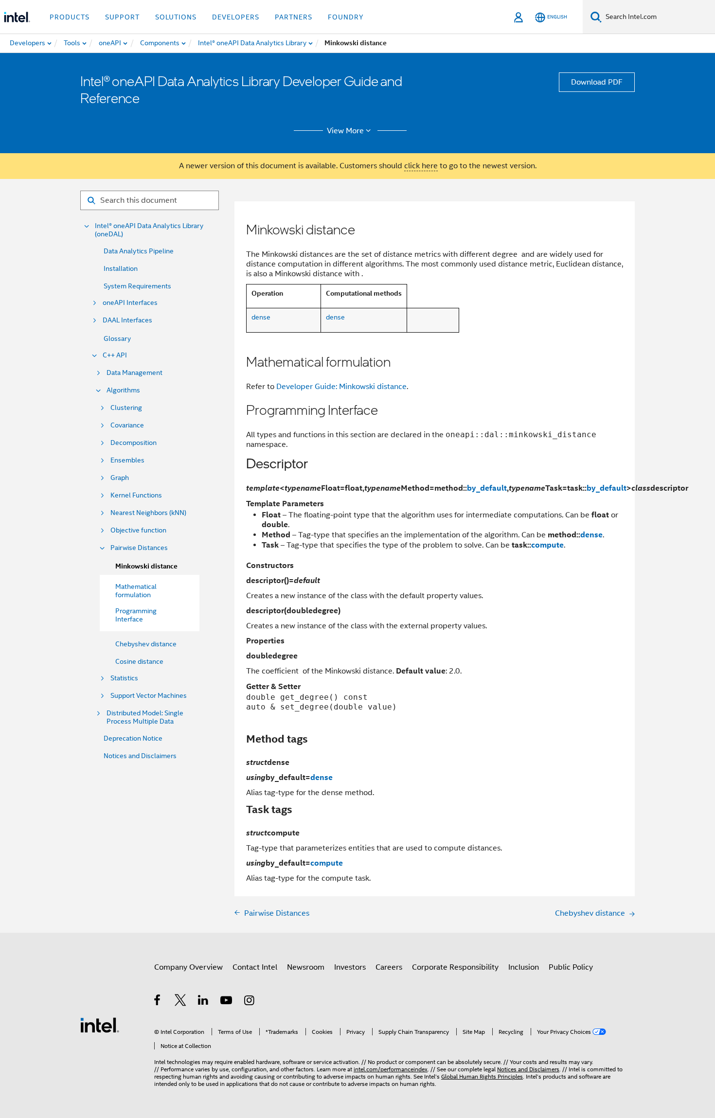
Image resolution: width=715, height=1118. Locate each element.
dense (260, 317)
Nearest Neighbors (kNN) (148, 513)
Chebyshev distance (146, 643)
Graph (119, 478)
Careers (388, 967)
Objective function (138, 530)
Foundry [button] (346, 17)
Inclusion (523, 967)
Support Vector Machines (148, 696)
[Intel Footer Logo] (99, 1024)
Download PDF (597, 82)
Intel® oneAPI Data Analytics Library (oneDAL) (149, 230)
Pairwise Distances (139, 548)
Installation (121, 268)
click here (421, 166)
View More (345, 131)
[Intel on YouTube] (226, 1002)
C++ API (115, 355)
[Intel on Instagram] (249, 1002)
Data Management (134, 373)
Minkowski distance (146, 566)
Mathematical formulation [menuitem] (136, 590)
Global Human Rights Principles (482, 1076)
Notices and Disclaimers (140, 755)
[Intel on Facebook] (157, 1002)
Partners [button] (293, 17)
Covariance (127, 425)
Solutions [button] (176, 17)
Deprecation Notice (133, 738)
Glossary (117, 338)
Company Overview (188, 967)
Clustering (126, 408)
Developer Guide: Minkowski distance (341, 386)
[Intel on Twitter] (180, 1002)
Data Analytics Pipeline (139, 251)
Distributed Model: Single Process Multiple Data (145, 717)
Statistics (124, 678)
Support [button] (122, 17)
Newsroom (305, 967)
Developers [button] (235, 17)
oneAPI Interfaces (130, 303)
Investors (350, 967)
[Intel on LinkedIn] (203, 1002)
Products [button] (69, 17)
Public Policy (571, 967)
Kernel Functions (136, 495)
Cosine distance (139, 661)
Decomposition (133, 443)
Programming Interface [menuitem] (136, 614)
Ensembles (127, 460)
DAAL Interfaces (127, 320)
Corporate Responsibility (455, 967)
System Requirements (137, 286)
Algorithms (123, 390)
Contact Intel (254, 967)
